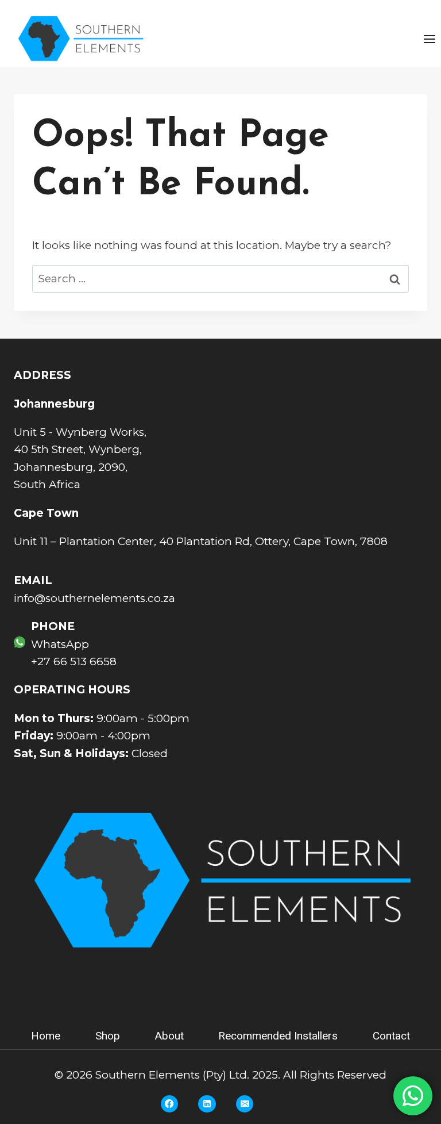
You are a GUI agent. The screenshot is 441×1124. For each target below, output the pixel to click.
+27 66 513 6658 (74, 661)
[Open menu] (429, 39)
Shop (107, 1036)
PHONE (53, 626)
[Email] (244, 1104)
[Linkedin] (206, 1104)
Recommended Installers (278, 1036)
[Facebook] (169, 1104)
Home (45, 1036)
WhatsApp (60, 644)
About (169, 1036)
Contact (391, 1036)
